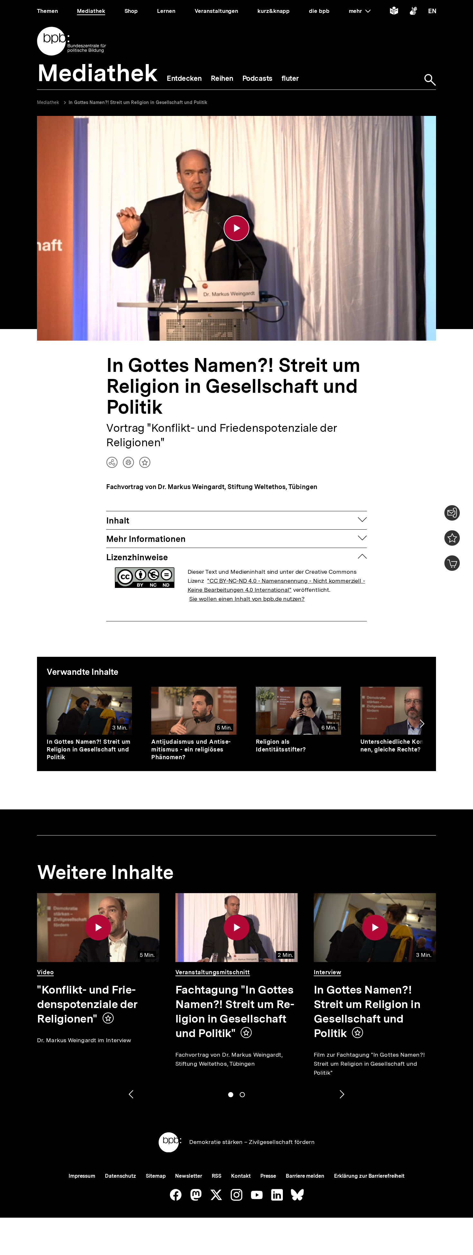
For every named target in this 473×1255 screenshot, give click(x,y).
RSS (217, 1176)
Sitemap (155, 1176)
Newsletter (188, 1176)
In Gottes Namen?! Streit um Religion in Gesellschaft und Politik (138, 102)
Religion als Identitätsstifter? (281, 745)
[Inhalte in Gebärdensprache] (413, 12)
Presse (268, 1176)
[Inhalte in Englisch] (432, 12)
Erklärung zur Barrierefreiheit (369, 1176)
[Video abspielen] (236, 228)
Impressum (82, 1176)
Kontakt (240, 1176)
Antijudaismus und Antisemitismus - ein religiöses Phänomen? (191, 749)
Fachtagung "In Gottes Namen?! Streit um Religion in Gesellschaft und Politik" (234, 1011)
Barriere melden (305, 1176)
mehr (360, 11)
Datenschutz (120, 1176)
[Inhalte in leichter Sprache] (394, 12)
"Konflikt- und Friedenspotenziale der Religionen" (87, 1004)
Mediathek (48, 102)
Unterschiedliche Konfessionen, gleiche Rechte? (402, 745)
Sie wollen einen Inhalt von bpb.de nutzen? (247, 598)
